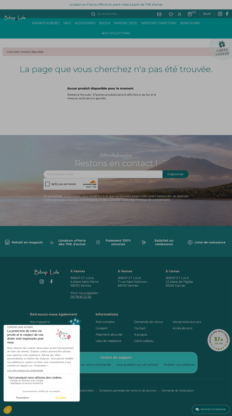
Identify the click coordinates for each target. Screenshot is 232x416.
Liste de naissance (108, 341)
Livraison (102, 328)
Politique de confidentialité (153, 199)
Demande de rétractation (177, 390)
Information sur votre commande (87, 364)
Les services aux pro (187, 322)
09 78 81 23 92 (81, 297)
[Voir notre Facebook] (227, 15)
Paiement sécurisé (109, 334)
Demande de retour (148, 322)
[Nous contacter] (159, 14)
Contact (140, 328)
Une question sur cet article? (137, 364)
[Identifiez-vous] (179, 14)
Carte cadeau (144, 341)
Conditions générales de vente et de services (127, 390)
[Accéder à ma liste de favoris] (171, 14)
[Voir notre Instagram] (220, 15)
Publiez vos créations (179, 364)
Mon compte (105, 322)
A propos (140, 334)
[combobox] (118, 14)
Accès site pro (182, 328)
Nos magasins (39, 322)
